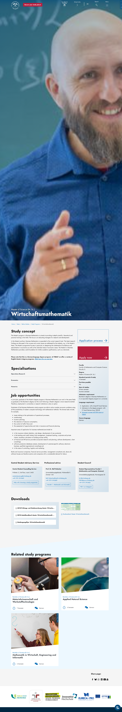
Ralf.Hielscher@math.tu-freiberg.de (56, 478)
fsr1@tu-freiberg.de (84, 478)
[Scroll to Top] (118, 700)
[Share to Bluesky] (95, 679)
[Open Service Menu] (118, 708)
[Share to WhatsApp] (98, 679)
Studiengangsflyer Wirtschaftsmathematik (31, 522)
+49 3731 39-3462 (84, 482)
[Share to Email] (105, 679)
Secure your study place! (32, 5)
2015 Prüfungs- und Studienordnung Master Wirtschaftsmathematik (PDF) (36, 508)
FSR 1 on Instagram (86, 487)
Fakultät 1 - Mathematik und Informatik (58, 485)
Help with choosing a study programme (25, 482)
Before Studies (25, 324)
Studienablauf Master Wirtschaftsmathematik (75, 514)
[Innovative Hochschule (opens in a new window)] (69, 696)
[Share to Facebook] (92, 679)
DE (88, 4)
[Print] (107, 679)
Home (13, 324)
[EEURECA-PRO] (86, 696)
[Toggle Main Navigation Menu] (107, 5)
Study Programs (35, 324)
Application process (91, 341)
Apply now (85, 358)
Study (18, 324)
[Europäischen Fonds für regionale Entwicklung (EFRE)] (103, 696)
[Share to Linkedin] (101, 679)
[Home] (15, 5)
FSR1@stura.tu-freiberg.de (86, 480)
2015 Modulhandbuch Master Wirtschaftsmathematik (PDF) (36, 515)
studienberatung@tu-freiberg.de (22, 476)
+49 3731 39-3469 (18, 478)
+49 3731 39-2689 (51, 480)
